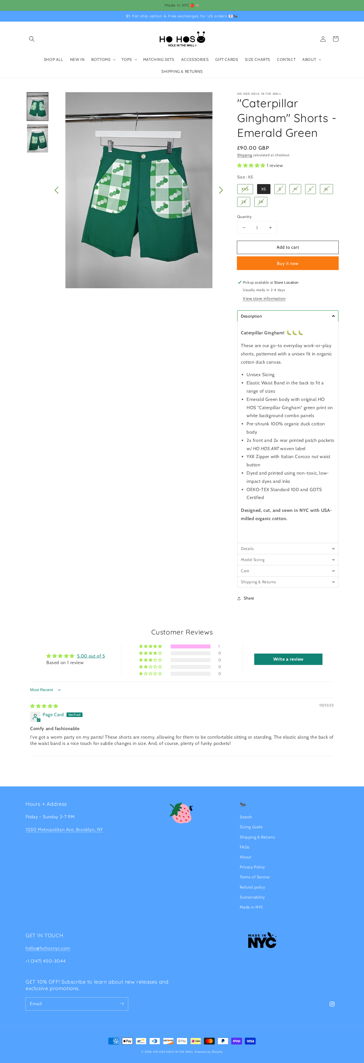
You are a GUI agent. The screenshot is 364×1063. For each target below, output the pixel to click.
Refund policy (252, 887)
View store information (264, 298)
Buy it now (288, 263)
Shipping (244, 155)
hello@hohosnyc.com (48, 948)
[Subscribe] (121, 1004)
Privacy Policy (252, 867)
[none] (37, 106)
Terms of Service (255, 876)
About (245, 857)
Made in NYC (252, 907)
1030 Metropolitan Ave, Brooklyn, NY (64, 829)
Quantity (244, 216)
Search (246, 816)
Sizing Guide (251, 826)
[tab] (287, 316)
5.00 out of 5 (91, 656)
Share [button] (249, 598)
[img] (44, 706)
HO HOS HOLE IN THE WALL (173, 1052)
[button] (32, 39)
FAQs (244, 847)
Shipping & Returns (257, 837)
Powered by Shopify (209, 1052)
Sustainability (252, 897)
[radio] (245, 189)
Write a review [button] (288, 659)
